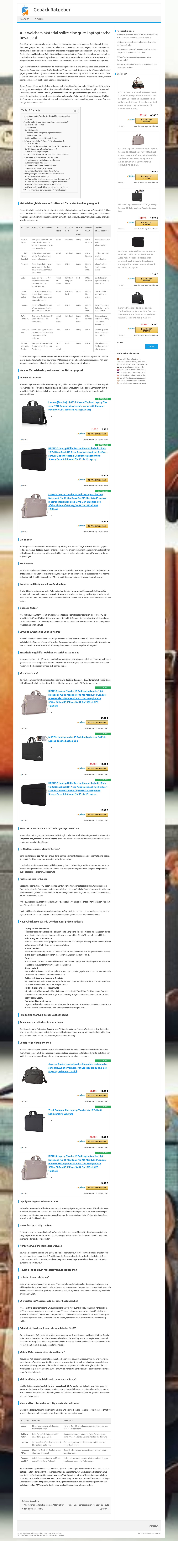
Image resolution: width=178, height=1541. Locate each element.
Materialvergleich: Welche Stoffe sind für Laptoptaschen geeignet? (47, 117)
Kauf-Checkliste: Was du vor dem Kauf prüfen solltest (46, 154)
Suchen (120, 342)
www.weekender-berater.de (131, 367)
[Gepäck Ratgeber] (24, 15)
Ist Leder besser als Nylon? (38, 176)
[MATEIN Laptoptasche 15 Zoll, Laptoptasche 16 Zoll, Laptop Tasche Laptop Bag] (138, 196)
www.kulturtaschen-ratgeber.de (132, 378)
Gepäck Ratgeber (52, 9)
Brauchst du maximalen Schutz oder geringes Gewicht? (49, 146)
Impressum (154, 1526)
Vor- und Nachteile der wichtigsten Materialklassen (45, 190)
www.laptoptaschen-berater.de (132, 372)
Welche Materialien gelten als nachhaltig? (44, 184)
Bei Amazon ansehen (97, 434)
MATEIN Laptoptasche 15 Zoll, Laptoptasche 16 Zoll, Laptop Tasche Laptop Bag (137, 207)
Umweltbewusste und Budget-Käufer (42, 138)
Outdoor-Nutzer (34, 135)
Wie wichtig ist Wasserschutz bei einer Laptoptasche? (49, 179)
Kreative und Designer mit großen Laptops (44, 133)
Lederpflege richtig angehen (39, 163)
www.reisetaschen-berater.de (132, 375)
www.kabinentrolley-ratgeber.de (133, 364)
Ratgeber (39, 19)
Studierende (33, 130)
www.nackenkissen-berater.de (132, 381)
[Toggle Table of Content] (74, 111)
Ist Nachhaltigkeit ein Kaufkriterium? (42, 149)
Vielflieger (32, 127)
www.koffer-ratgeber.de (130, 359)
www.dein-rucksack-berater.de (132, 370)
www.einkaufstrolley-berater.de (133, 362)
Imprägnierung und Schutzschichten (42, 165)
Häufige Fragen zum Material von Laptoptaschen (44, 174)
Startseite (24, 19)
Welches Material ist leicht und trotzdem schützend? (48, 187)
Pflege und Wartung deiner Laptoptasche (41, 157)
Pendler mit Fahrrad (36, 125)
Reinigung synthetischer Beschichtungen (44, 160)
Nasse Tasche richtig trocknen (40, 168)
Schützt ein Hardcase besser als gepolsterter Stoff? (48, 182)
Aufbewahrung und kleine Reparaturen (43, 171)
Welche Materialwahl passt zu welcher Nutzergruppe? (46, 122)
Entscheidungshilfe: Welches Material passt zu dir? (44, 141)
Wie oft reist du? (34, 144)
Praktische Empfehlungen (38, 152)
